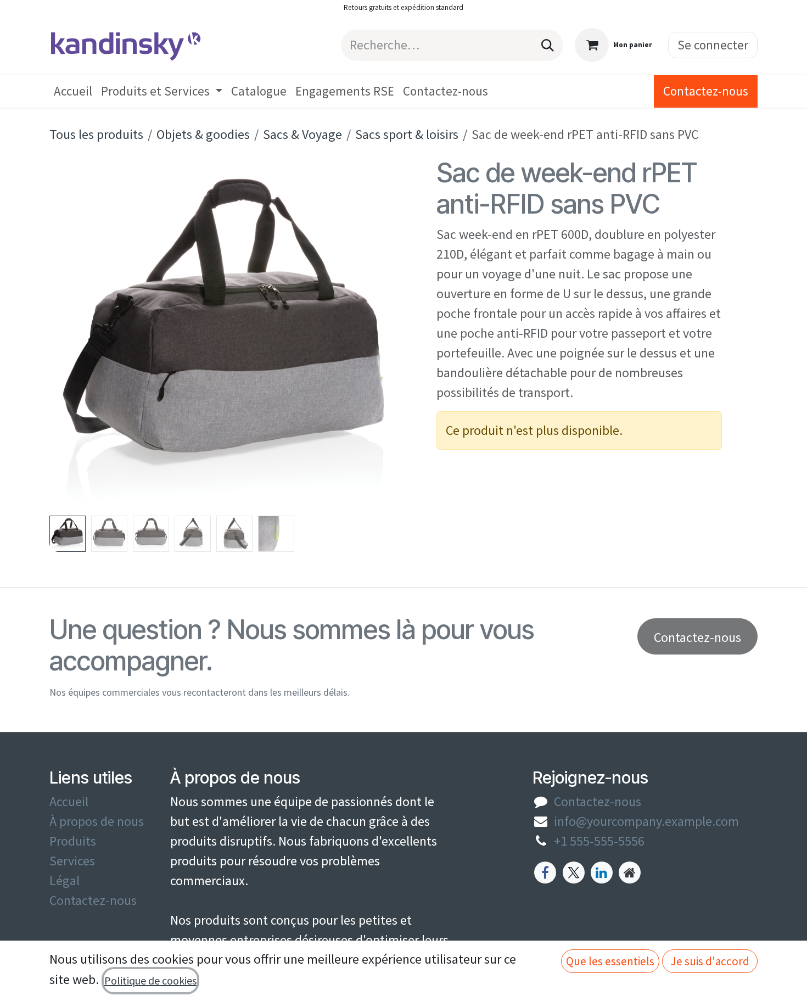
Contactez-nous (705, 91)
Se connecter (712, 45)
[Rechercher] (547, 45)
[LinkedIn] (602, 872)
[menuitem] (73, 91)
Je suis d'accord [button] (710, 961)
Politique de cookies (150, 980)
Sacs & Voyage (302, 134)
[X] (574, 872)
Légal (64, 880)
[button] (67, 334)
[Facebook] (545, 872)
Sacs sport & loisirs (406, 134)
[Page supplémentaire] (630, 872)
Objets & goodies (203, 134)
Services (72, 860)
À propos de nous (96, 821)
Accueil (68, 801)
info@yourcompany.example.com (646, 821)
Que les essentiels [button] (610, 961)
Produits (72, 840)
